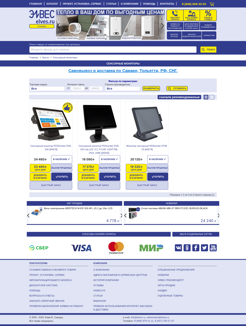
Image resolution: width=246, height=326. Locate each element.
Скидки (162, 290)
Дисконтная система (43, 285)
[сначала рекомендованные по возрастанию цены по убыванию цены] (179, 97)
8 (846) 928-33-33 (194, 4)
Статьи (111, 3)
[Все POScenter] (47, 88)
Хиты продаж (166, 285)
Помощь (149, 3)
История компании (106, 280)
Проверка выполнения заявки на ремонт (56, 306)
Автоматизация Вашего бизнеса (50, 280)
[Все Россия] (122, 88)
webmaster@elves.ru (158, 317)
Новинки (171, 203)
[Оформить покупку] (211, 3)
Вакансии (99, 301)
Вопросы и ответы (41, 295)
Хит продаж (74, 203)
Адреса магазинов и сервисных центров (120, 275)
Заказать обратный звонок (46, 301)
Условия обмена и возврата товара (52, 269)
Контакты (167, 3)
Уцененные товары (170, 295)
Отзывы (98, 285)
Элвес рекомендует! (171, 280)
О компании (129, 3)
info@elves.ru (138, 317)
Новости (99, 290)
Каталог (52, 3)
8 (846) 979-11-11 (143, 320)
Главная (35, 3)
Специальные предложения (176, 269)
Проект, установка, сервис (82, 3)
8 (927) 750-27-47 (164, 320)
